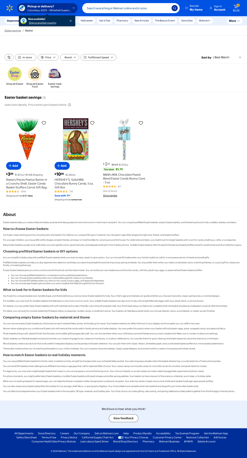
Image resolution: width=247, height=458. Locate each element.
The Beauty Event (165, 20)
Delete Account (207, 441)
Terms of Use (48, 437)
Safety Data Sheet (26, 437)
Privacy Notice (69, 437)
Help (126, 433)
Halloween (87, 20)
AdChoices (220, 437)
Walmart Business (169, 441)
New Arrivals (141, 20)
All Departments (23, 433)
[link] (15, 76)
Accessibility (163, 433)
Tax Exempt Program (187, 433)
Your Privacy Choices (136, 437)
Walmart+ (205, 20)
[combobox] (131, 8)
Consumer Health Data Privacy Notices (54, 441)
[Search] (175, 8)
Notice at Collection (197, 437)
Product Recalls (142, 433)
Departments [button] (15, 20)
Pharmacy (122, 20)
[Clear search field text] (165, 8)
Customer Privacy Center (167, 437)
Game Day (187, 20)
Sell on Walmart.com (107, 433)
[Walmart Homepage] (10, 8)
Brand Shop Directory (125, 441)
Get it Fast (104, 20)
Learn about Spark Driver (94, 441)
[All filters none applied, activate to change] (9, 57)
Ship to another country (42, 22)
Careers (64, 433)
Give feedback (123, 418)
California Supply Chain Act (97, 437)
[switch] (25, 57)
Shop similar (110, 195)
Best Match (222, 57)
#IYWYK (188, 441)
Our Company (82, 433)
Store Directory (47, 433)
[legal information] (69, 104)
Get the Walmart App (216, 433)
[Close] (71, 20)
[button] (194, 8)
